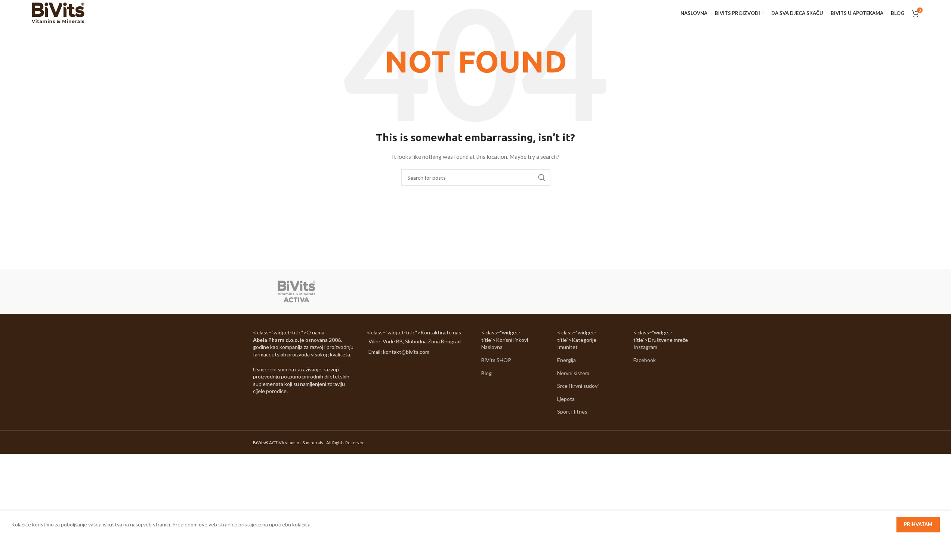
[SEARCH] (541, 177)
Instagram (645, 347)
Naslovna (492, 347)
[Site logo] (58, 12)
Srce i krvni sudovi (578, 386)
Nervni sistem (573, 373)
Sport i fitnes (572, 411)
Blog (486, 373)
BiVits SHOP (496, 360)
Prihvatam (918, 524)
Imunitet (567, 347)
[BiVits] (296, 291)
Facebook (644, 360)
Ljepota (566, 399)
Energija (566, 360)
